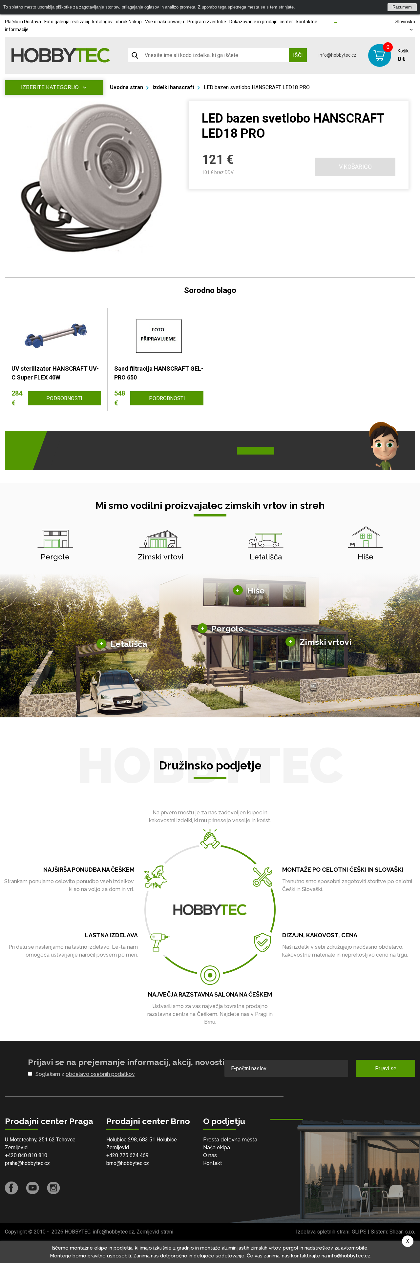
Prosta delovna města (230, 1140)
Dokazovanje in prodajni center (261, 21)
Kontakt (212, 1163)
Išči (298, 55)
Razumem (402, 7)
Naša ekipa (216, 1147)
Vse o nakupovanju (164, 21)
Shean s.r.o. (402, 1232)
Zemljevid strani (154, 1232)
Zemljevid (16, 1147)
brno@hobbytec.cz (127, 1163)
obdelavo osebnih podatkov (100, 1074)
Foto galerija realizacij (66, 21)
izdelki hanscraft (173, 87)
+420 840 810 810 (26, 1155)
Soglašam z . (85, 1074)
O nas (210, 1155)
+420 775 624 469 (127, 1155)
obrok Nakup (129, 21)
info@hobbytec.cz (337, 55)
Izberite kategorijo (50, 87)
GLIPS (359, 1232)
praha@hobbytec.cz (27, 1163)
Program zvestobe (206, 21)
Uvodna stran (126, 87)
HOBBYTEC (78, 1232)
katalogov (102, 21)
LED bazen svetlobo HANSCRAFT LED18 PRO (257, 87)
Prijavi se (385, 1068)
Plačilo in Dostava (23, 21)
